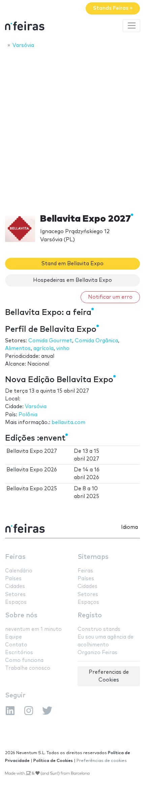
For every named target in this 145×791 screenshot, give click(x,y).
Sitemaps (93, 557)
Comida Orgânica (96, 340)
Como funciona (24, 660)
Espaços (16, 602)
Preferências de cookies (102, 761)
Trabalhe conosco (27, 668)
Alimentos (18, 348)
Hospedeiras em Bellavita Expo (72, 280)
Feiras (15, 557)
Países (13, 578)
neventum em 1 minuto (33, 629)
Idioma (129, 527)
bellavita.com (68, 422)
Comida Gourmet (50, 340)
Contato (16, 644)
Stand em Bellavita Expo (72, 263)
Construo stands (99, 629)
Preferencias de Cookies (109, 676)
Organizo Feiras (97, 652)
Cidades (15, 586)
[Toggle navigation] (131, 25)
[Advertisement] (72, 129)
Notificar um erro (110, 297)
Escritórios (19, 652)
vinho (62, 348)
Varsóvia (36, 406)
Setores (15, 594)
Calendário (18, 570)
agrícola (43, 348)
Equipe (13, 637)
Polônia (28, 414)
